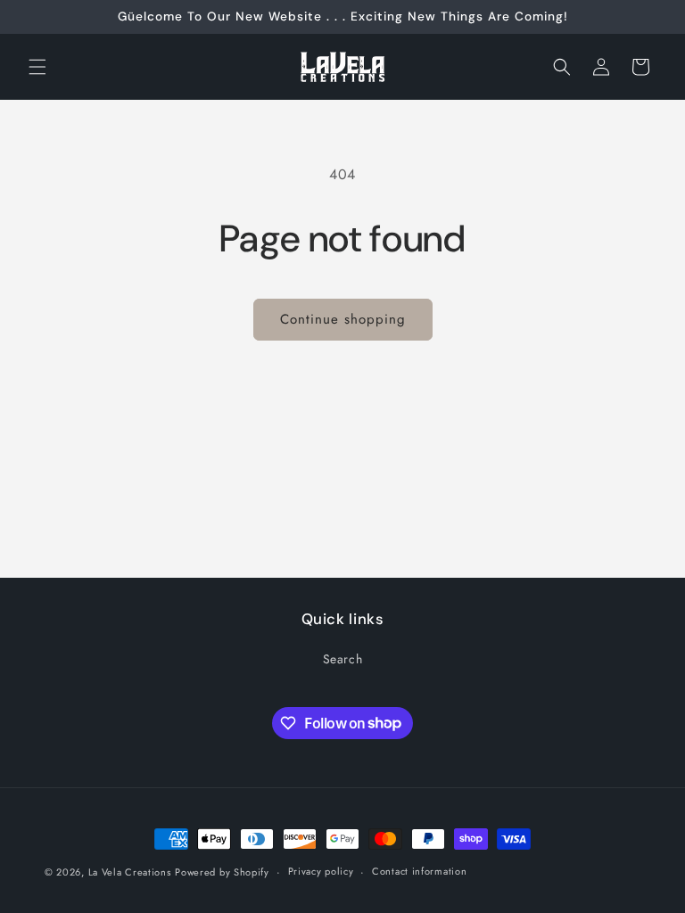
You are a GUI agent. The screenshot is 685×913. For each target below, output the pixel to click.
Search (343, 659)
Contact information (419, 871)
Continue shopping (343, 319)
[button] (37, 66)
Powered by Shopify (222, 872)
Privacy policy (321, 871)
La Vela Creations (129, 872)
